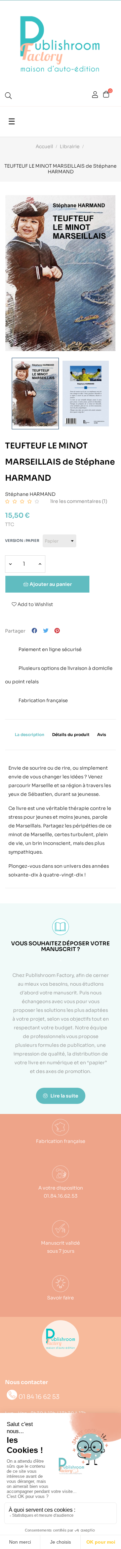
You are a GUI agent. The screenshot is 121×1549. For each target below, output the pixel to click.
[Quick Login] (95, 95)
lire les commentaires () (78, 501)
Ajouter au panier (50, 584)
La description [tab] (29, 734)
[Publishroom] (60, 1338)
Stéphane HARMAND (30, 493)
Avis (101, 734)
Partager (34, 631)
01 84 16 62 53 (38, 1397)
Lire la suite (63, 1096)
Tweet (45, 631)
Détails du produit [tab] (70, 734)
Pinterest (57, 631)
